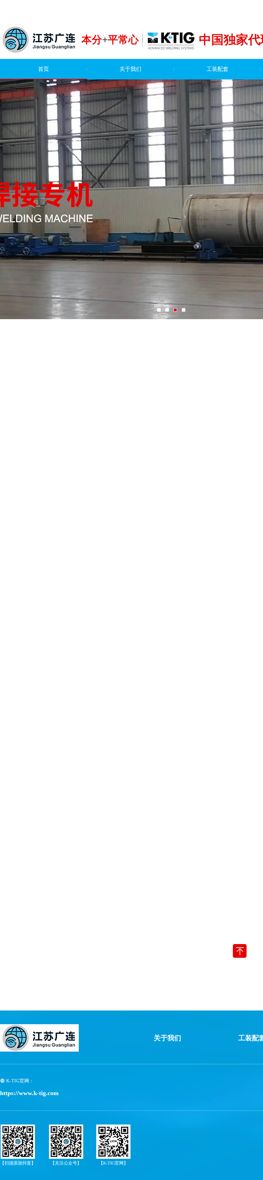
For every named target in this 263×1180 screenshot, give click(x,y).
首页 (43, 69)
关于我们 (130, 69)
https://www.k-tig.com (29, 1093)
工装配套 (217, 69)
